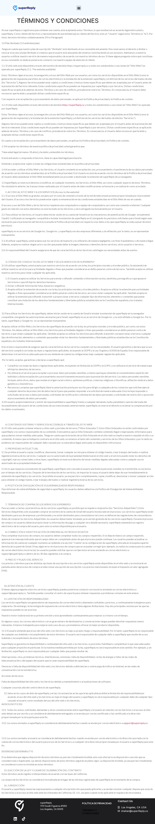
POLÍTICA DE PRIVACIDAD (97, 803)
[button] (78, 7)
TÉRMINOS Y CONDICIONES (90, 812)
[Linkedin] (15, 818)
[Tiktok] (23, 818)
